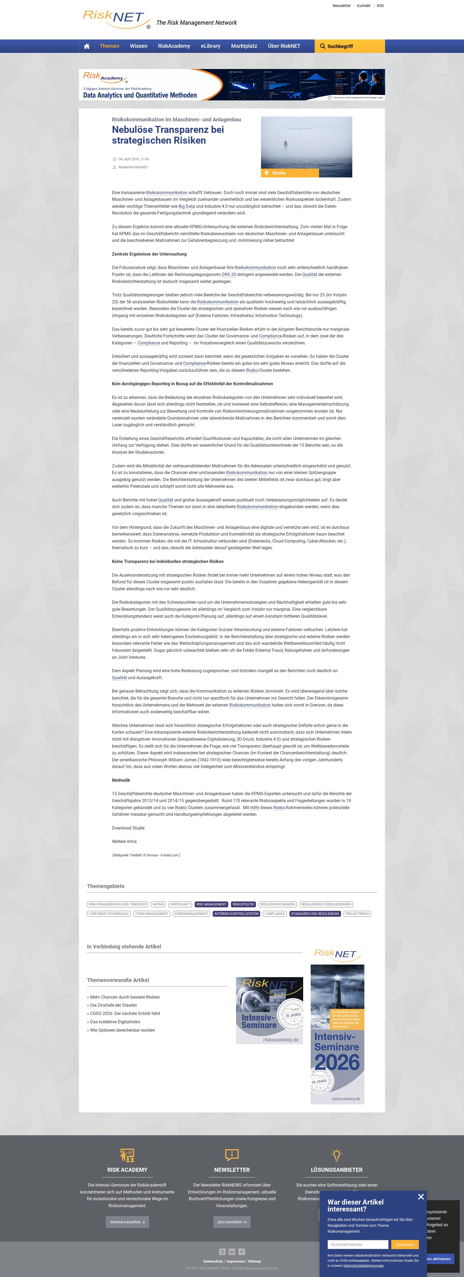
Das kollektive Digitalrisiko (113, 1021)
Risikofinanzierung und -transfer (117, 904)
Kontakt (364, 5)
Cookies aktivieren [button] (434, 1259)
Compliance (275, 914)
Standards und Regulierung (315, 914)
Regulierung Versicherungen (326, 904)
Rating (158, 904)
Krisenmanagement (191, 914)
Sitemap (254, 1261)
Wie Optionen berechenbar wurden (121, 1030)
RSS (380, 5)
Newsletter (342, 5)
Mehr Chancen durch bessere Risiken (123, 997)
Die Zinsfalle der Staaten (112, 1005)
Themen (109, 46)
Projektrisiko (357, 914)
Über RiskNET (284, 46)
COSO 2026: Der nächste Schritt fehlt (123, 1013)
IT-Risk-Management (151, 914)
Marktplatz (244, 46)
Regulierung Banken (277, 904)
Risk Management (211, 904)
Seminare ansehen (125, 1222)
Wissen (138, 46)
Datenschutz (213, 1261)
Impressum (235, 1261)
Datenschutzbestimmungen (363, 1266)
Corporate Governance (109, 914)
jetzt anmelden (230, 1222)
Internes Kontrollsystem (236, 914)
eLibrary (210, 46)
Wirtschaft (180, 904)
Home (87, 46)
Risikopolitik (243, 904)
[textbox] (350, 46)
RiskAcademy (174, 46)
